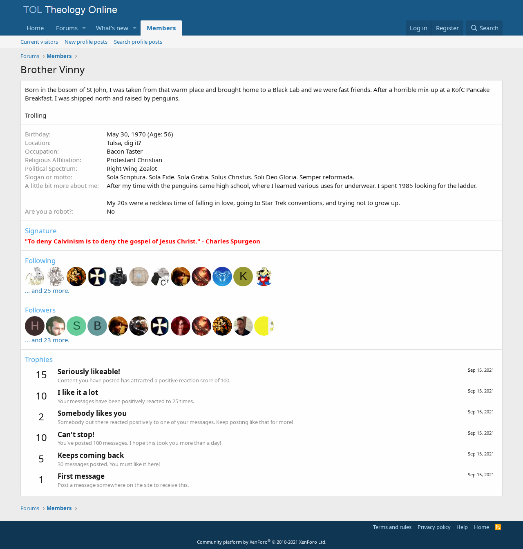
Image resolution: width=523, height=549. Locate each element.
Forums (67, 28)
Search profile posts (138, 41)
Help (462, 527)
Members (161, 28)
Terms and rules (392, 527)
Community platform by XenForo (261, 542)
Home (35, 28)
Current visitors (39, 41)
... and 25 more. (47, 290)
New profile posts (86, 41)
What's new (112, 28)
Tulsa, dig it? (124, 142)
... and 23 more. (47, 340)
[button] (84, 28)
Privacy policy (434, 527)
